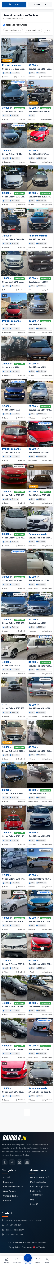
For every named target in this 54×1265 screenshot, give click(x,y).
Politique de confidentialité (36, 1193)
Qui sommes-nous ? (39, 1177)
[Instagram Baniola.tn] (12, 1162)
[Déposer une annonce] (28, 1257)
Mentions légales (38, 1182)
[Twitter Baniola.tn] (19, 1162)
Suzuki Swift (33, 30)
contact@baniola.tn (15, 1230)
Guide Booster (9, 1191)
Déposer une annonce (13, 1186)
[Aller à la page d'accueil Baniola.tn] (15, 1138)
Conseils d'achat (10, 1196)
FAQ (32, 1199)
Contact (7, 1201)
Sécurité (34, 1204)
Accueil (6, 1177)
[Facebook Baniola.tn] (4, 1162)
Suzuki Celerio (13, 30)
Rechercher (8, 1182)
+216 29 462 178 (13, 1225)
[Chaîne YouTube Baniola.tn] (27, 1162)
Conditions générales (40, 1186)
